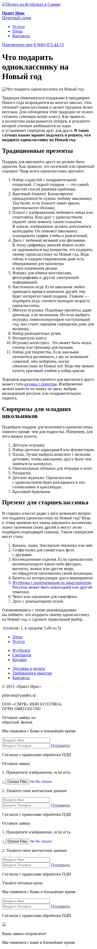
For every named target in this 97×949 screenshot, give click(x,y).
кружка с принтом (40, 384)
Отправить (60, 745)
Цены (17, 31)
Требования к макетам (32, 673)
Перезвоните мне (17, 44)
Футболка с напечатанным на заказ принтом (51, 582)
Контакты (21, 36)
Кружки (19, 659)
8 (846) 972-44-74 (49, 44)
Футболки (21, 650)
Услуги (18, 26)
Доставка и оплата (28, 668)
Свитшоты (21, 655)
